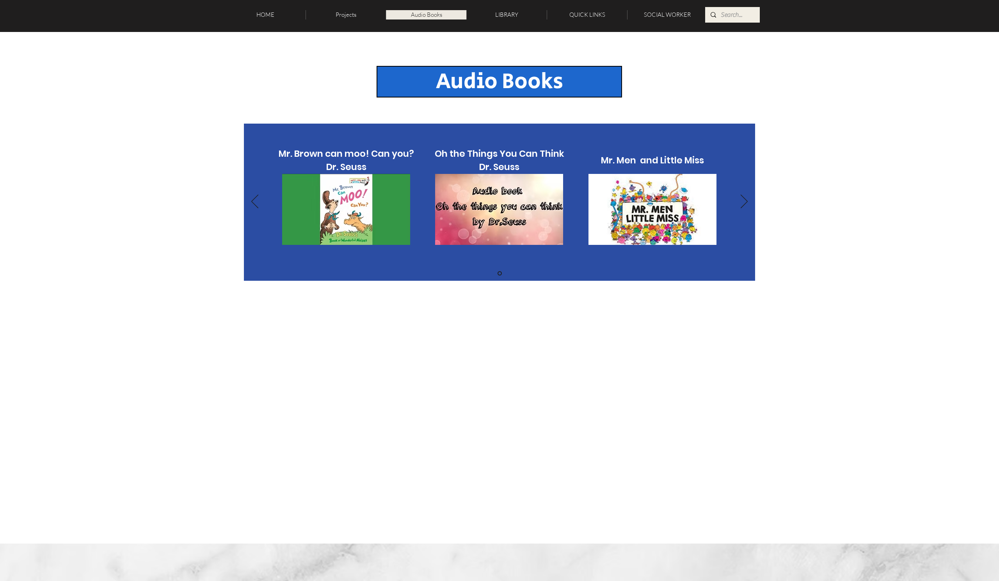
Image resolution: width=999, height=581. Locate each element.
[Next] (744, 202)
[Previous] (254, 202)
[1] (500, 273)
